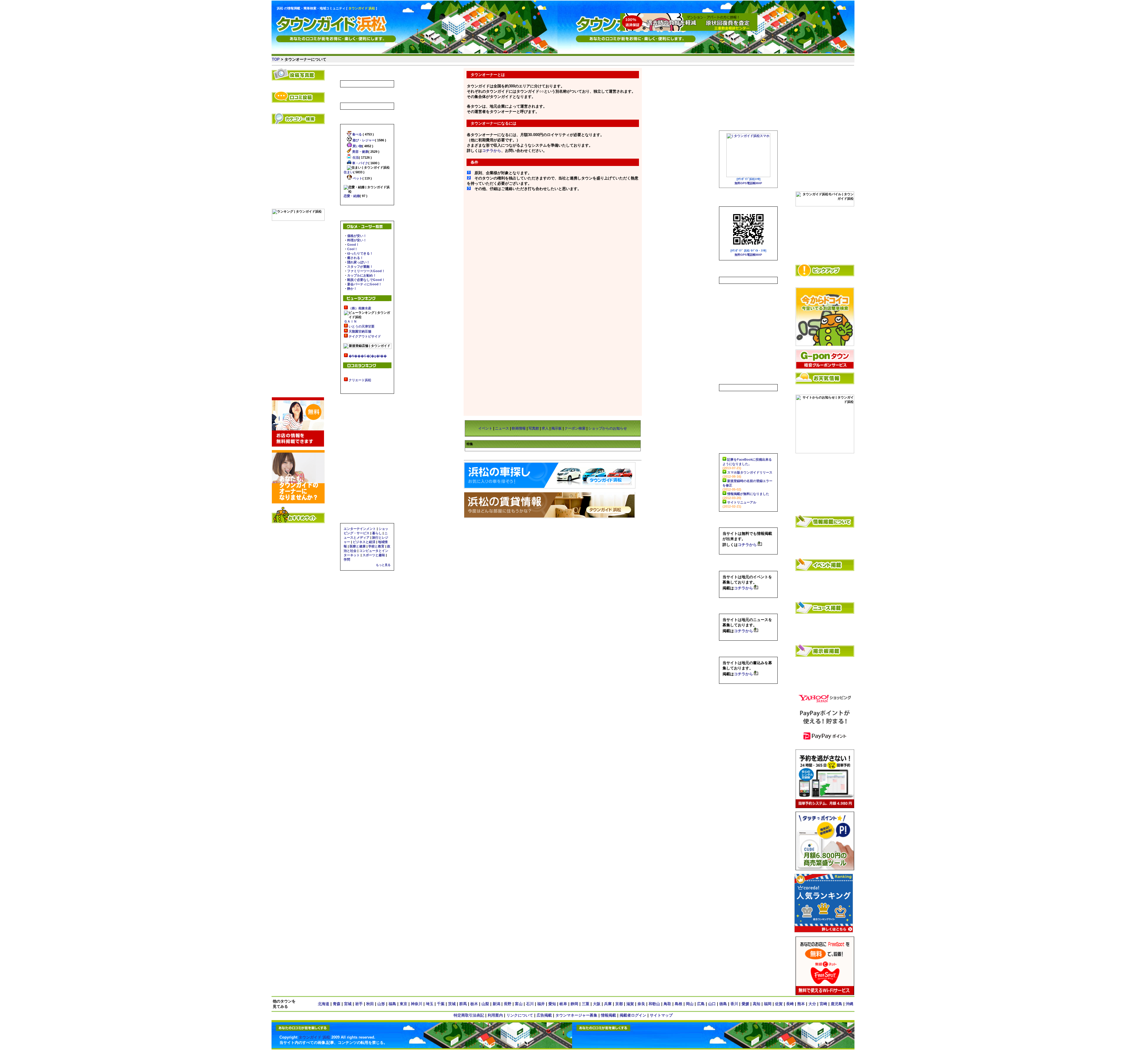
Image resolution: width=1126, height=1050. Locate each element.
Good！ (353, 244)
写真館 (533, 428)
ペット (357, 178)
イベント (485, 428)
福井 (541, 1004)
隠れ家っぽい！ (358, 262)
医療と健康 (358, 546)
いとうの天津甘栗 (361, 326)
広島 (701, 1004)
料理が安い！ (357, 240)
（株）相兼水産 (360, 308)
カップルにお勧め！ (361, 275)
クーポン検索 (575, 428)
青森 (336, 1004)
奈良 (641, 1004)
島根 (678, 1004)
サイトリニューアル (741, 502)
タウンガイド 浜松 (314, 1037)
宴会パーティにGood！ (364, 284)
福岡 (767, 1004)
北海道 (323, 1004)
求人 (545, 428)
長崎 (790, 1004)
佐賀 (779, 1004)
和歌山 (654, 1004)
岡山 (689, 1004)
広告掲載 (544, 1015)
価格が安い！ (357, 236)
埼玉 (429, 1004)
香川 (734, 1004)
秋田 (370, 1004)
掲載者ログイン (633, 1015)
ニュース (502, 428)
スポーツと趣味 (373, 555)
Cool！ (352, 249)
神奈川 (416, 1004)
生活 (355, 157)
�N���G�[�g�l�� (368, 356)
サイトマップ (661, 1015)
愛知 (552, 1004)
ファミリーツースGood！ (366, 271)
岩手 (359, 1004)
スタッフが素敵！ (360, 266)
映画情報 (519, 428)
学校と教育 (376, 546)
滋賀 (630, 1004)
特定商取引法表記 (469, 1015)
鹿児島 (836, 1004)
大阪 (597, 1004)
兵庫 (608, 1004)
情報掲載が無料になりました (748, 494)
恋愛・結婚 (352, 196)
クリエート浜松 (360, 380)
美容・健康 (359, 151)
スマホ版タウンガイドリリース (749, 472)
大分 (812, 1004)
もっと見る (383, 564)
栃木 (474, 1004)
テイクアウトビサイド (365, 336)
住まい (348, 172)
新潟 (496, 1004)
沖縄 (849, 1004)
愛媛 (745, 1004)
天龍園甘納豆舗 (360, 331)
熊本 (801, 1004)
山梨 (485, 1004)
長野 (507, 1004)
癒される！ (355, 257)
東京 (403, 1004)
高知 (756, 1004)
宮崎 (823, 1004)
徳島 (723, 1004)
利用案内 (495, 1015)
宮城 (348, 1004)
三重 (585, 1004)
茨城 (452, 1004)
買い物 (357, 146)
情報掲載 (608, 1015)
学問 (347, 559)
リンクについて (519, 1015)
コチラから (491, 150)
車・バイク (359, 163)
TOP (276, 59)
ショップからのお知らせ (607, 428)
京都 (619, 1004)
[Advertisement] (825, 97)
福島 (392, 1004)
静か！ (352, 288)
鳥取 (667, 1004)
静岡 (574, 1004)
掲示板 (556, 428)
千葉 (441, 1004)
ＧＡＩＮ (350, 321)
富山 (519, 1004)
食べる (356, 134)
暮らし (377, 533)
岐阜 (563, 1004)
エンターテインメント (360, 528)
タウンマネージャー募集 (576, 1015)
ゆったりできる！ (360, 253)
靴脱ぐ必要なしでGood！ (366, 279)
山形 (381, 1004)
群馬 (463, 1004)
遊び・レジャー (363, 140)
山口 (712, 1004)
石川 (530, 1004)
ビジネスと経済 (364, 542)
